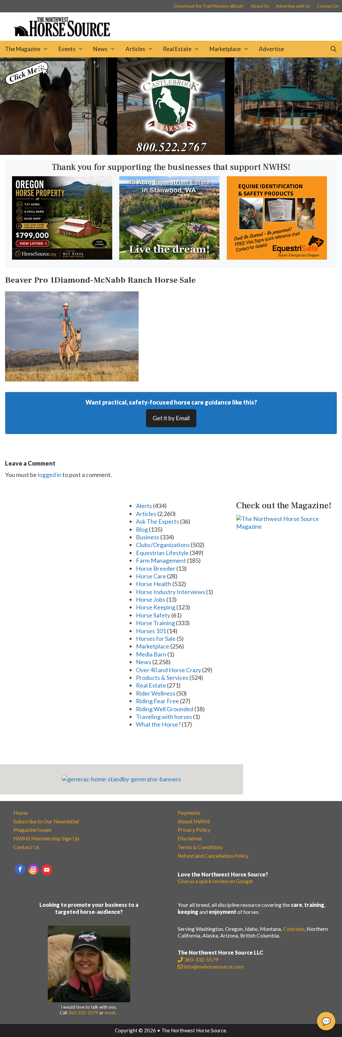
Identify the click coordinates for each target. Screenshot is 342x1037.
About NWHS (194, 821)
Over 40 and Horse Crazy (168, 670)
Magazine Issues (32, 829)
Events (66, 48)
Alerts (144, 505)
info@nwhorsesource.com (213, 966)
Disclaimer (190, 838)
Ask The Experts (157, 521)
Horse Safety (153, 615)
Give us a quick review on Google (215, 881)
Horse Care (151, 576)
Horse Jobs (150, 599)
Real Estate (177, 48)
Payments (189, 812)
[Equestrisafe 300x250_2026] (277, 257)
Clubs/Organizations (163, 544)
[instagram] (33, 869)
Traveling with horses (164, 716)
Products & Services (162, 677)
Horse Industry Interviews (170, 591)
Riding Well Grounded (164, 709)
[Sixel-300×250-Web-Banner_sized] (62, 257)
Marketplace (225, 48)
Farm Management (161, 560)
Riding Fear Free (157, 701)
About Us (260, 6)
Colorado (294, 929)
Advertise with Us (293, 6)
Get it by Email (171, 418)
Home (20, 812)
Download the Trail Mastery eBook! (209, 6)
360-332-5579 (83, 1012)
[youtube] (46, 869)
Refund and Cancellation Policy (213, 855)
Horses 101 (151, 630)
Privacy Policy (194, 829)
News (100, 48)
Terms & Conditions (200, 847)
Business (147, 537)
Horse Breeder (155, 568)
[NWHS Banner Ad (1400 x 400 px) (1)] (171, 152)
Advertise (271, 48)
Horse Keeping (155, 607)
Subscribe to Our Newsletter (46, 821)
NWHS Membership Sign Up (46, 838)
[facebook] (20, 869)
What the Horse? (158, 724)
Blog (142, 529)
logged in (49, 474)
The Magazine (22, 48)
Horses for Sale (156, 638)
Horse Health (153, 583)
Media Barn (151, 654)
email (110, 1012)
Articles (135, 48)
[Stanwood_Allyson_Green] (169, 257)
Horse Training (155, 622)
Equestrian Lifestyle (162, 552)
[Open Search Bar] (333, 49)
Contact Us (328, 6)
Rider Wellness (155, 693)
